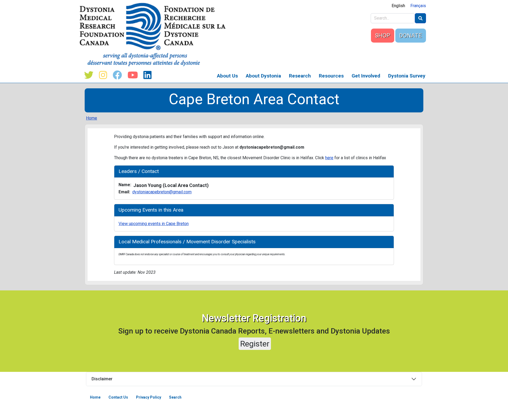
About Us (227, 76)
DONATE (410, 35)
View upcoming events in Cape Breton (154, 223)
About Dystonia (263, 76)
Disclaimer (102, 378)
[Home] (154, 34)
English (398, 5)
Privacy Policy (148, 397)
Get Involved (366, 76)
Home (91, 118)
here (329, 157)
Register (254, 343)
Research (300, 76)
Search (175, 397)
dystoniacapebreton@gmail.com (162, 191)
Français (418, 5)
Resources (331, 76)
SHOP (382, 35)
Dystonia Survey (406, 76)
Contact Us (118, 397)
